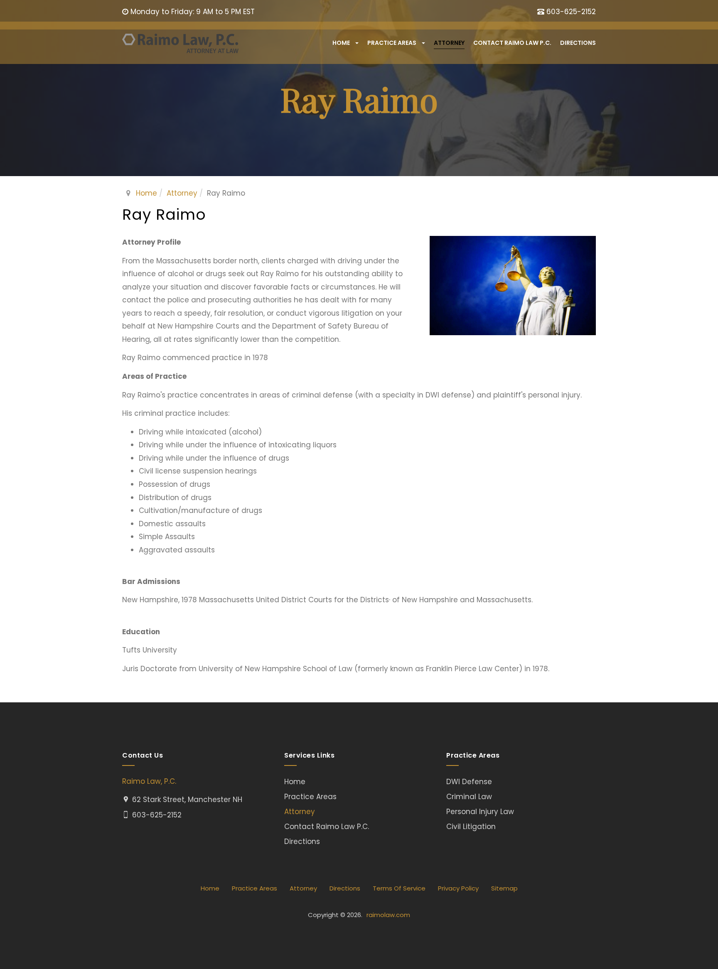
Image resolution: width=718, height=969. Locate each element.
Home (341, 43)
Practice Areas (392, 43)
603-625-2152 (571, 12)
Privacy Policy (458, 888)
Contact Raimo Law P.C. (512, 43)
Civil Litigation (471, 827)
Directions (578, 43)
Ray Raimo (164, 214)
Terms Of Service (399, 888)
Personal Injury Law (480, 812)
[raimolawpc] (180, 43)
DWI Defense (469, 782)
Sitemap (504, 888)
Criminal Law (469, 797)
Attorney (449, 43)
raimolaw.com (388, 914)
